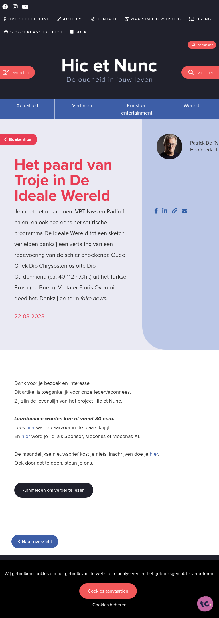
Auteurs (72, 19)
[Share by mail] (184, 211)
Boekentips (19, 139)
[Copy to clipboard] (174, 211)
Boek (80, 32)
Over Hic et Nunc (28, 19)
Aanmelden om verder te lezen (54, 490)
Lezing (202, 19)
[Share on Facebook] (156, 211)
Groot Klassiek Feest (36, 32)
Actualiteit (27, 105)
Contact (106, 19)
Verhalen (82, 105)
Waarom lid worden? (155, 19)
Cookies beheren (109, 604)
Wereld (191, 105)
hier (30, 427)
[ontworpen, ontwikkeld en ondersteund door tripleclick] (205, 604)
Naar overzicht (36, 541)
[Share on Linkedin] (164, 211)
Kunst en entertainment (136, 109)
